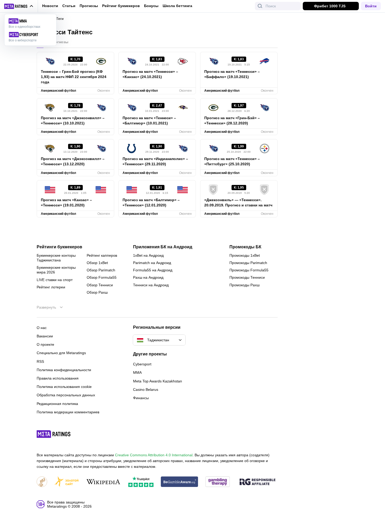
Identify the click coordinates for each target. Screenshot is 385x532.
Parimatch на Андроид (152, 263)
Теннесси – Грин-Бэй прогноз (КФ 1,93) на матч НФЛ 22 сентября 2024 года (73, 76)
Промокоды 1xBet (244, 255)
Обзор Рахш (97, 292)
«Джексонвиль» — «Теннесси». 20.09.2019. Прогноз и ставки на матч (238, 202)
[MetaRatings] (54, 434)
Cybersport (142, 364)
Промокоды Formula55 (248, 270)
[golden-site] (66, 482)
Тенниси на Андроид (151, 285)
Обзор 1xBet (97, 263)
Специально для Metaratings (61, 353)
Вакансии (45, 336)
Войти (371, 6)
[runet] (42, 482)
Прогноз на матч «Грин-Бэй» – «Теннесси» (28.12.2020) (232, 120)
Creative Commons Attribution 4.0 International (153, 455)
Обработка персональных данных (66, 395)
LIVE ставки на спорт (55, 280)
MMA (137, 372)
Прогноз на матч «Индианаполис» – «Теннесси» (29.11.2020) (155, 161)
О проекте (45, 344)
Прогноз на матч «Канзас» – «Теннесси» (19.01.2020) (66, 202)
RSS (40, 361)
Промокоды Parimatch (248, 263)
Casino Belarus (145, 389)
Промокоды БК (245, 247)
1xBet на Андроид (148, 255)
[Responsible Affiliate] (257, 482)
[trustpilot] (140, 482)
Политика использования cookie (64, 387)
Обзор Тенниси (100, 285)
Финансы (141, 398)
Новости (50, 6)
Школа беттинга (177, 6)
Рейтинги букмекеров (59, 247)
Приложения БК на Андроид (162, 247)
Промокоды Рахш (244, 285)
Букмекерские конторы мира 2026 (56, 269)
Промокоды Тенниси (247, 277)
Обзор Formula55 (102, 277)
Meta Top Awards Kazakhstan (157, 381)
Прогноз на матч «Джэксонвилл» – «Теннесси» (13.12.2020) (72, 161)
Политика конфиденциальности (64, 370)
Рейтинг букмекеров (121, 6)
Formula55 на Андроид (152, 270)
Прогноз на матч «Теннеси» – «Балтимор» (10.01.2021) (149, 120)
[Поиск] (260, 6)
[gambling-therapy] (217, 482)
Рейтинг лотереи (51, 287)
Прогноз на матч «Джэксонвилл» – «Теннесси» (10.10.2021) (72, 120)
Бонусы (151, 6)
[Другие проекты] (19, 6)
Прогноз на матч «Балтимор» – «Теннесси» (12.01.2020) (151, 202)
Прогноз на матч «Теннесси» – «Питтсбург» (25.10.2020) (232, 161)
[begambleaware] (179, 482)
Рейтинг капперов (102, 255)
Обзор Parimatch (101, 270)
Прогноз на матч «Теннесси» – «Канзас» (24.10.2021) (150, 74)
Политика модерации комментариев (68, 412)
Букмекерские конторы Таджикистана (56, 257)
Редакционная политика (57, 404)
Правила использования (58, 378)
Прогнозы (89, 6)
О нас (42, 328)
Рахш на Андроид (148, 277)
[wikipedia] (103, 482)
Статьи (68, 6)
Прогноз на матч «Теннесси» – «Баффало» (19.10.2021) (232, 74)
